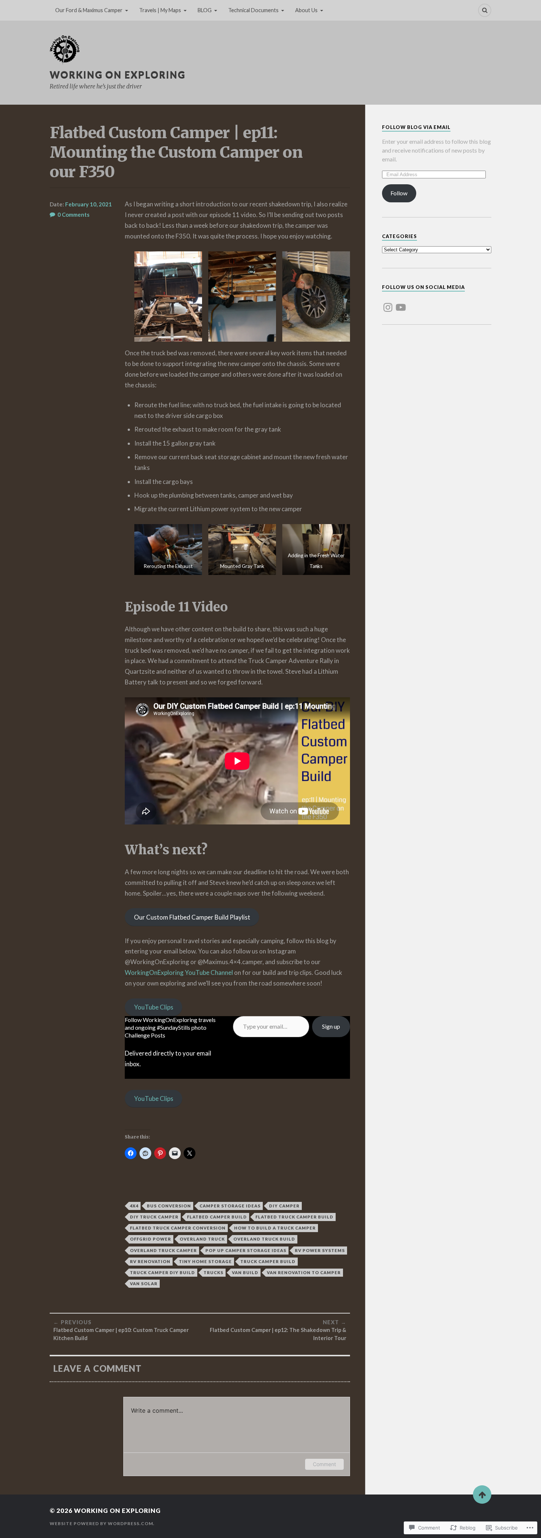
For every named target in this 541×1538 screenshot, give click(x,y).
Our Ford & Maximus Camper (89, 10)
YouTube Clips (153, 1007)
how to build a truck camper (275, 1227)
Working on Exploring (117, 74)
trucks (213, 1272)
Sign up (331, 1026)
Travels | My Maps (160, 10)
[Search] (484, 10)
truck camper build (268, 1261)
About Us (306, 10)
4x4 (134, 1205)
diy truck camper (154, 1216)
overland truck (202, 1239)
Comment (324, 1464)
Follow (398, 192)
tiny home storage (205, 1261)
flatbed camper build (217, 1216)
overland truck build (264, 1239)
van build (245, 1272)
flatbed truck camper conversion (178, 1227)
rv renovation (150, 1261)
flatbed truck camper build (294, 1216)
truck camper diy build (162, 1272)
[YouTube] (401, 303)
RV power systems (320, 1250)
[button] (168, 296)
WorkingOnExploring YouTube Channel (179, 972)
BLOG (205, 10)
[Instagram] (388, 303)
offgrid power (150, 1239)
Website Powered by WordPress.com (101, 1523)
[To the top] (482, 1494)
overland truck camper (163, 1250)
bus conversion (169, 1205)
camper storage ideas (230, 1205)
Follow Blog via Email (416, 127)
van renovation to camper (304, 1272)
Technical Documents (253, 10)
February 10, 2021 (88, 204)
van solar (144, 1283)
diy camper (284, 1205)
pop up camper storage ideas (245, 1250)
